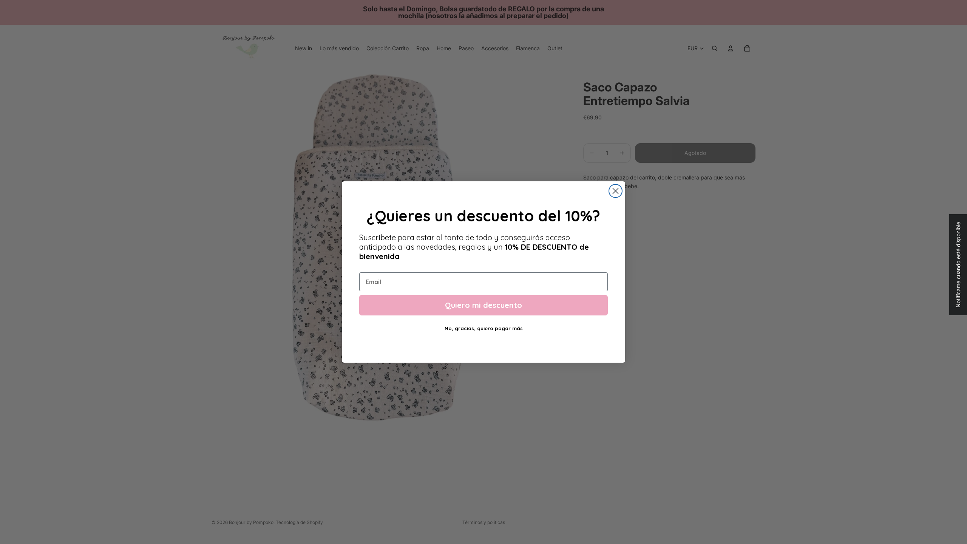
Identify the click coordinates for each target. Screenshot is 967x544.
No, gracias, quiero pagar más (484, 328)
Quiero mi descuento (483, 305)
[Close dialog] (615, 191)
